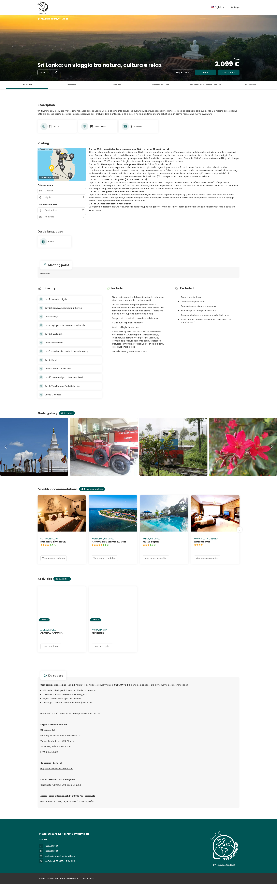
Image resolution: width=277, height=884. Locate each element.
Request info (182, 72)
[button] (3, 85)
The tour (26, 84)
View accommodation (53, 558)
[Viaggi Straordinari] (223, 848)
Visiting (71, 84)
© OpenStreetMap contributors (50, 149)
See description (51, 646)
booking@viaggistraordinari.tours (60, 856)
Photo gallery (160, 84)
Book (205, 72)
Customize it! (228, 72)
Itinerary (116, 84)
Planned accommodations (205, 84)
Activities (250, 84)
